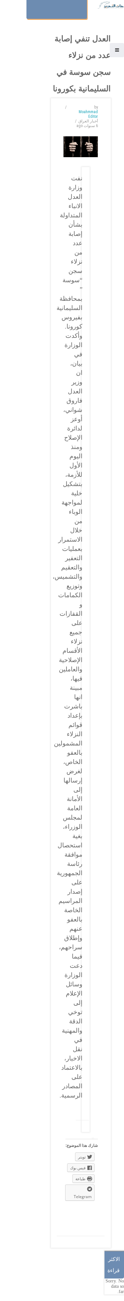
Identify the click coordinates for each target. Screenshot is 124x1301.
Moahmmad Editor (88, 114)
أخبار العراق (88, 121)
